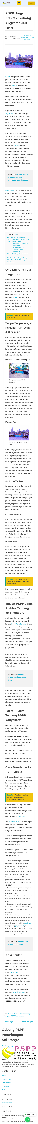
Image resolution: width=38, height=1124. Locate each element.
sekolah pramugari (19, 992)
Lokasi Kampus (6, 1083)
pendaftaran (22, 816)
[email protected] (7, 1103)
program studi (19, 926)
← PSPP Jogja (8, 1022)
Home (4, 1075)
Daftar (32, 3)
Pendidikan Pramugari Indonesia (27, 37)
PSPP (32, 37)
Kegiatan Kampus (13, 1014)
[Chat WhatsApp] (27, 1119)
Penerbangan (10, 190)
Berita (22, 37)
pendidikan (27, 923)
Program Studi (6, 1079)
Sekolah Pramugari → (27, 1022)
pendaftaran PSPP (15, 822)
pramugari (14, 972)
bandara (14, 85)
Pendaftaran (5, 1086)
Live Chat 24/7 (30, 1114)
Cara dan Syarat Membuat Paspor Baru (17, 677)
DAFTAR (5, 1045)
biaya (15, 297)
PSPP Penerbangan (18, 624)
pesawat (17, 145)
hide (16, 234)
